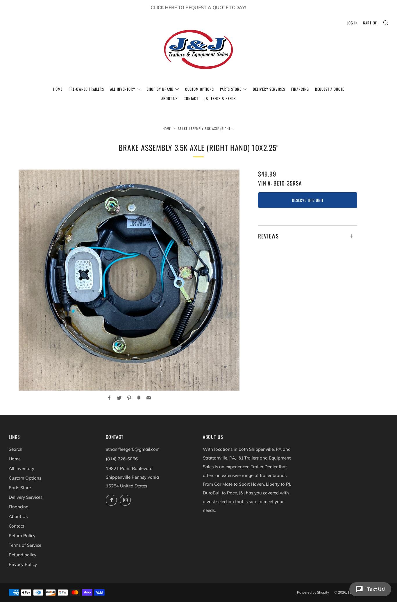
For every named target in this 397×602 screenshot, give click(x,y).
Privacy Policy (23, 564)
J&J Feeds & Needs (220, 98)
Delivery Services (269, 89)
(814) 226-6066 (122, 459)
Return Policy (22, 535)
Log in (352, 23)
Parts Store (230, 89)
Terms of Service (25, 545)
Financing (300, 89)
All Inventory (122, 89)
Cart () (370, 23)
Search (15, 449)
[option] (129, 280)
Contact (191, 98)
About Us (169, 98)
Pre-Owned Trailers (86, 89)
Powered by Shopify (313, 592)
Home (57, 89)
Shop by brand (160, 89)
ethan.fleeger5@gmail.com (133, 449)
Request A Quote (329, 89)
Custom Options (199, 89)
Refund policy (22, 555)
